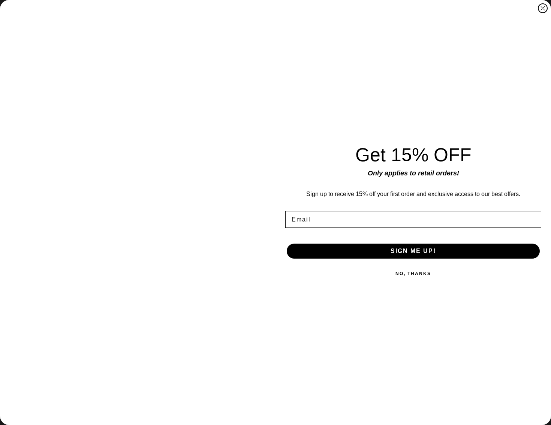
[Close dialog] (542, 8)
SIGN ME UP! (413, 251)
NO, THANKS (413, 273)
